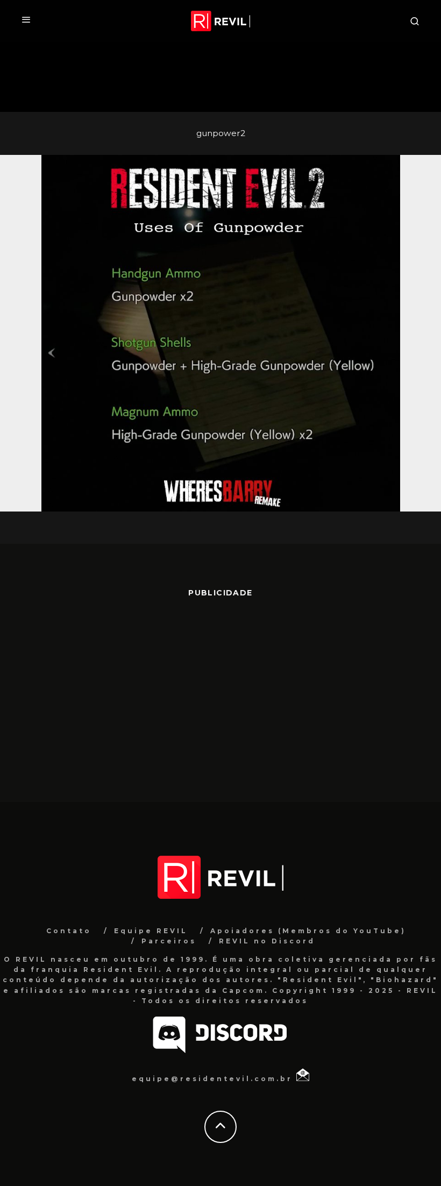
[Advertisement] (220, 694)
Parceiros (168, 941)
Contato (68, 931)
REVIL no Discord (267, 941)
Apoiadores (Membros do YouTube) (308, 931)
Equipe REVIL (151, 931)
